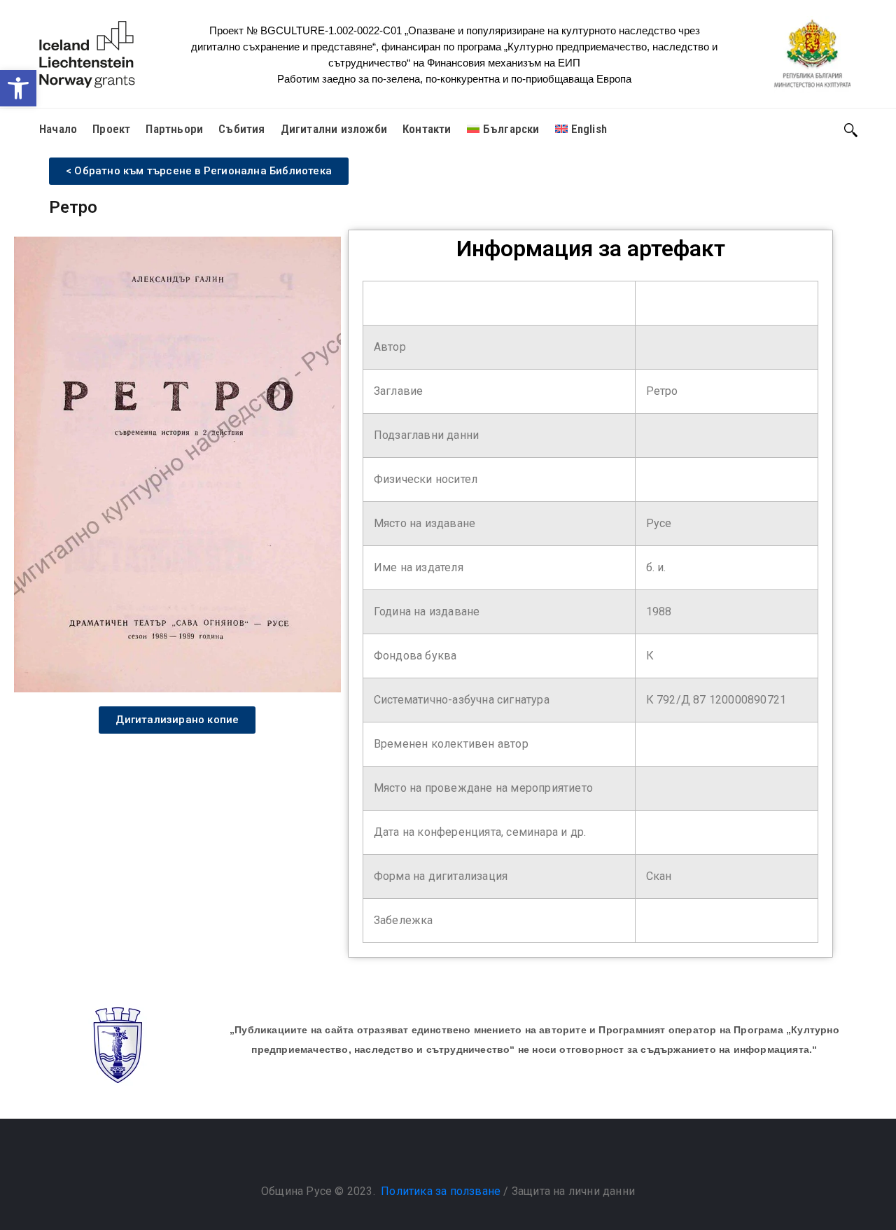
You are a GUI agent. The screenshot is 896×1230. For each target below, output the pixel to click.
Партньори (174, 129)
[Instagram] (462, 1155)
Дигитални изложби (334, 129)
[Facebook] (434, 1155)
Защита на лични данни (573, 1191)
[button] (18, 88)
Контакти (426, 129)
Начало (58, 129)
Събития (241, 129)
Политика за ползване (440, 1191)
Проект (111, 129)
